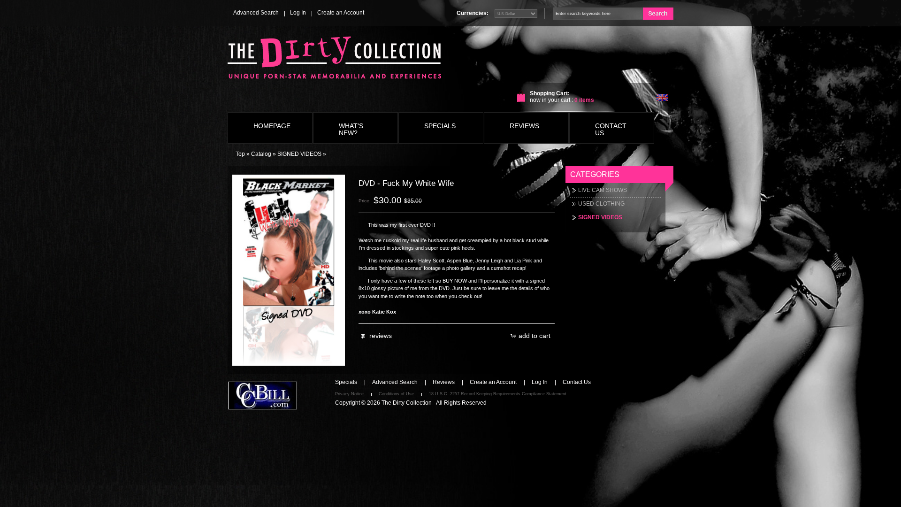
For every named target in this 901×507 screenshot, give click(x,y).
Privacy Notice (349, 394)
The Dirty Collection (407, 402)
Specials (346, 382)
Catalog (261, 154)
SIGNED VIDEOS (299, 154)
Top (240, 154)
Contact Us (577, 382)
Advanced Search (256, 12)
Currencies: (473, 13)
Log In (298, 12)
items (584, 100)
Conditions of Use (396, 394)
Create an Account (340, 12)
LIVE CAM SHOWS (602, 190)
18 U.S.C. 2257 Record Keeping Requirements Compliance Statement (497, 394)
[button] (377, 336)
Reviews (444, 382)
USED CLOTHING (601, 203)
